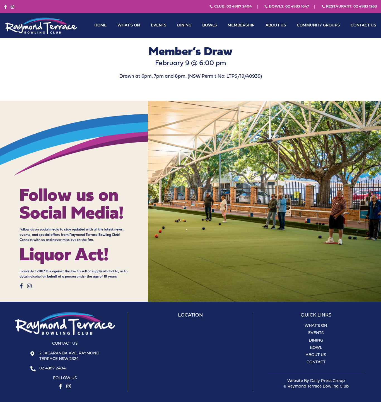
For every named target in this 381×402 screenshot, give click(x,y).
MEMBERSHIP (241, 25)
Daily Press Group (327, 381)
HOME (100, 25)
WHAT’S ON (128, 25)
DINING (184, 25)
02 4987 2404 (52, 368)
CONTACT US (363, 25)
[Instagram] (12, 7)
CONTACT (316, 362)
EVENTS (158, 25)
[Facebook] (5, 7)
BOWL (316, 348)
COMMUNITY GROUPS (318, 25)
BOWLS (209, 25)
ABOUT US (276, 25)
